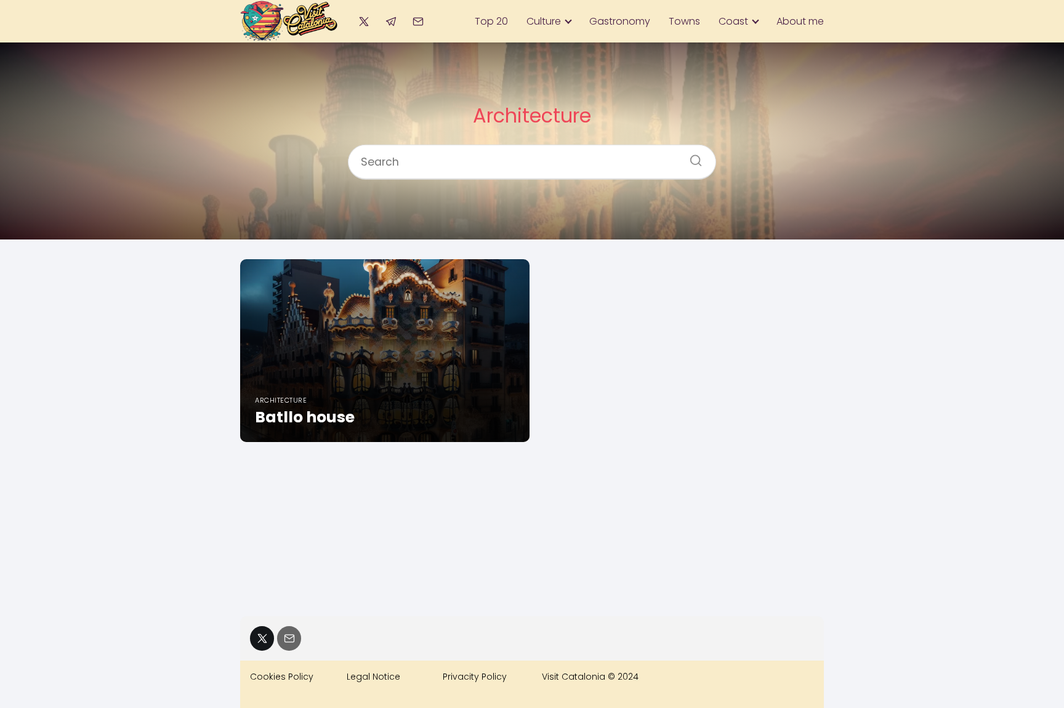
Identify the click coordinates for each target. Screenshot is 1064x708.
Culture (543, 21)
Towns (684, 21)
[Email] (418, 21)
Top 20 (491, 21)
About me (800, 21)
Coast (733, 21)
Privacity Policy (475, 676)
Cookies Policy (281, 676)
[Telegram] (391, 21)
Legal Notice (373, 676)
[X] (364, 21)
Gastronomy (619, 21)
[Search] (691, 157)
